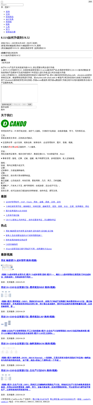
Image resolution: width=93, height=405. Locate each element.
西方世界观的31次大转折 (16, 211)
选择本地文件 (6, 104)
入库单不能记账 (12, 215)
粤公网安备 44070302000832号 (63, 399)
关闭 (29, 104)
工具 (8, 27)
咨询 (8, 12)
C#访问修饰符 (12, 244)
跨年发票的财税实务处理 (16, 240)
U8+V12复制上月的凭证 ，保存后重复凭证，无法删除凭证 (31, 220)
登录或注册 (11, 32)
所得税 (9, 22)
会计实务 (10, 19)
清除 (24, 104)
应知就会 (10, 17)
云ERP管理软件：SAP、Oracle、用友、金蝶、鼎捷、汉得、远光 (33, 202)
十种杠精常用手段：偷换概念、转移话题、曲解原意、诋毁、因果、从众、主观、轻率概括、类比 (47, 206)
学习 (8, 29)
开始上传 (17, 104)
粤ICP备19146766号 (40, 399)
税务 (8, 24)
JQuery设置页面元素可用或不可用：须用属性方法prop (29, 249)
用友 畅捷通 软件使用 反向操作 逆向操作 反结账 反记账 (29, 231)
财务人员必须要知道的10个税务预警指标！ (24, 235)
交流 (8, 14)
